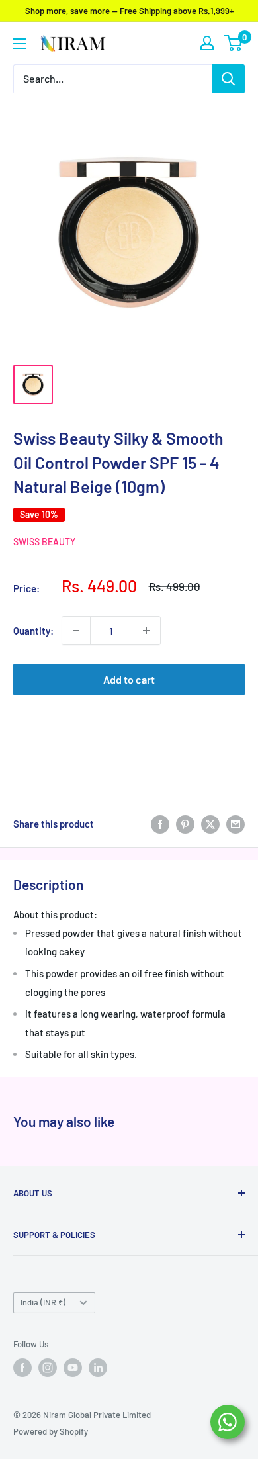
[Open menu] (19, 43)
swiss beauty (44, 541)
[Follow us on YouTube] (73, 1367)
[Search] (228, 78)
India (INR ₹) (43, 1302)
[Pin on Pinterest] (185, 824)
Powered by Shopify (50, 1431)
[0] (234, 43)
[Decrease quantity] (76, 630)
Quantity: (33, 631)
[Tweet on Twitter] (210, 824)
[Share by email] (235, 824)
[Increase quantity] (146, 630)
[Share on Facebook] (160, 824)
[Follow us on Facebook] (22, 1367)
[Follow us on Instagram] (47, 1367)
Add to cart (129, 679)
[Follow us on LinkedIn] (98, 1367)
